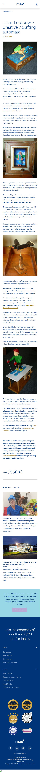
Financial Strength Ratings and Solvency (20, 759)
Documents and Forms (12, 677)
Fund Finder (7, 684)
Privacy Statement (20, 757)
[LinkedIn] (17, 748)
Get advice (7, 652)
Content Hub (7, 11)
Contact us (7, 659)
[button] (20, 647)
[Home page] (20, 4)
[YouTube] (30, 748)
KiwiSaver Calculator (11, 688)
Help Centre (7, 673)
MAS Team (8, 36)
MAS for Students (10, 663)
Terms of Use (20, 761)
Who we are (7, 655)
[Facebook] (10, 748)
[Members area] (35, 4)
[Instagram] (23, 748)
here (34, 426)
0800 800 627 (20, 754)
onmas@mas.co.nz (9, 456)
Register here (20, 610)
